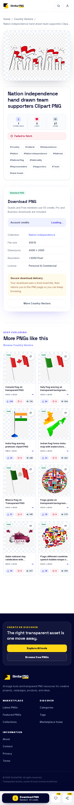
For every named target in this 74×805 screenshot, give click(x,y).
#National (58, 153)
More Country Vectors (37, 303)
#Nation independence (35, 153)
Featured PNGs (12, 714)
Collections (10, 721)
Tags (43, 714)
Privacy (7, 753)
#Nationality (36, 160)
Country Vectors (23, 19)
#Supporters (39, 166)
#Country (14, 147)
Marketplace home (51, 721)
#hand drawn (16, 173)
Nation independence (42, 234)
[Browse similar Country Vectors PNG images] (30, 356)
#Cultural (29, 147)
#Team (55, 166)
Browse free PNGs (37, 657)
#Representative (18, 166)
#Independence (48, 147)
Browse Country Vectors (18, 345)
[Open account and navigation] (67, 6)
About (6, 739)
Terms (6, 760)
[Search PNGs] (58, 6)
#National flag (17, 160)
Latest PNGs (10, 707)
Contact (8, 746)
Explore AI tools (37, 648)
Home (6, 19)
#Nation (14, 153)
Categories (46, 707)
